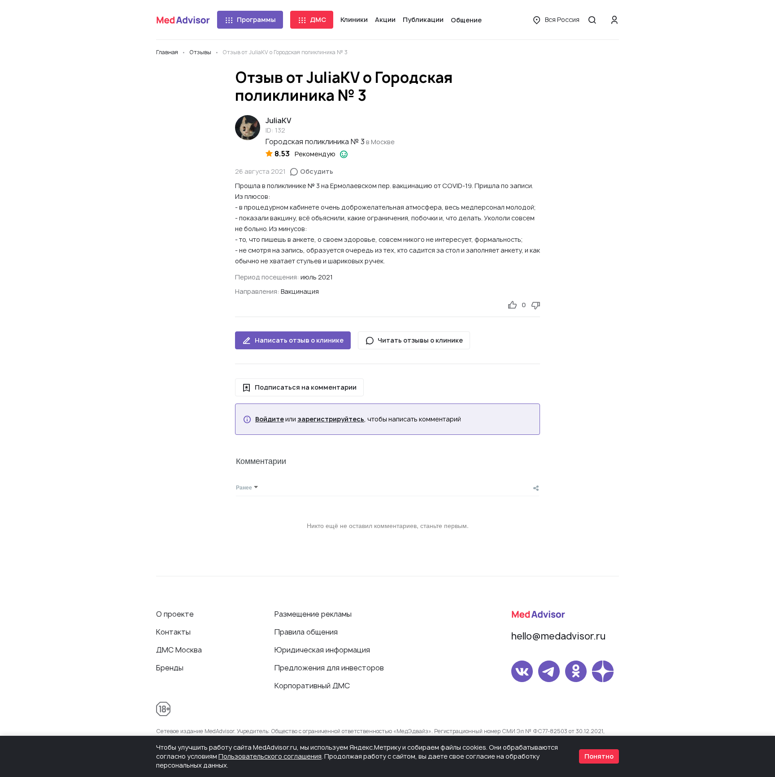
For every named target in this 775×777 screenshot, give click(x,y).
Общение (466, 20)
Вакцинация (300, 291)
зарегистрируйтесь (330, 419)
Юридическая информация (322, 650)
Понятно (599, 756)
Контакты (173, 632)
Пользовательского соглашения (270, 756)
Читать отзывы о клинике (420, 340)
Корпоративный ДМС (312, 686)
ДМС (318, 19)
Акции (385, 19)
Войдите (269, 419)
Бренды (169, 668)
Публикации (423, 19)
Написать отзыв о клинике (299, 340)
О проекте (175, 614)
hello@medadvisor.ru (558, 636)
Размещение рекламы (313, 614)
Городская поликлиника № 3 (315, 141)
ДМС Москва (179, 650)
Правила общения (306, 632)
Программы (256, 19)
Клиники (354, 19)
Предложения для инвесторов (329, 668)
